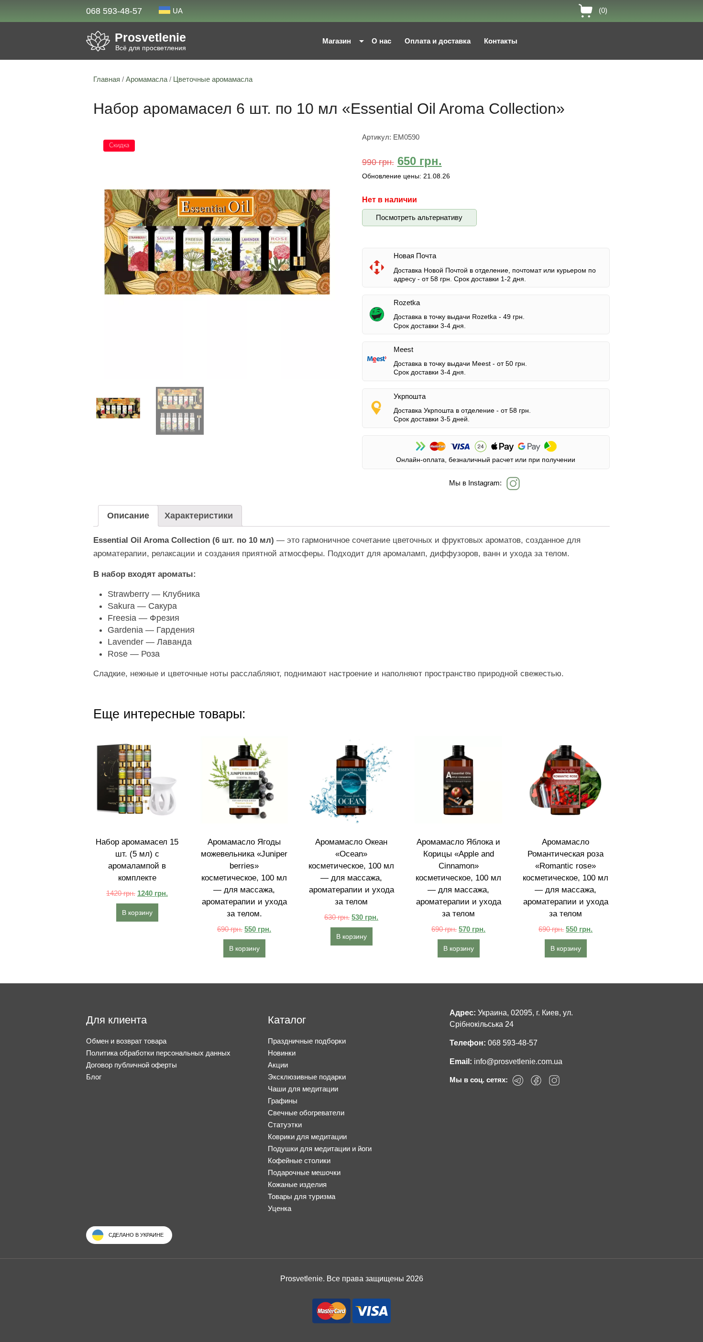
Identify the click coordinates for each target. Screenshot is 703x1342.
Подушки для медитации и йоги (320, 1148)
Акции (278, 1065)
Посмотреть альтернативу (419, 217)
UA (178, 11)
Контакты (500, 41)
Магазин (336, 41)
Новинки (282, 1053)
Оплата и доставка (438, 41)
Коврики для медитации (307, 1137)
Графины (282, 1101)
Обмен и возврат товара (126, 1041)
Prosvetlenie (150, 37)
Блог (93, 1077)
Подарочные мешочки (304, 1172)
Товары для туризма (301, 1196)
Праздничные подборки (307, 1041)
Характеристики (199, 515)
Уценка (279, 1208)
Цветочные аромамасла (213, 79)
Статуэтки (285, 1125)
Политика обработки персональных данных (158, 1053)
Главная (106, 79)
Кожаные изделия (297, 1184)
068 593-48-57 (114, 11)
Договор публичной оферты (131, 1065)
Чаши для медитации (303, 1089)
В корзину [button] (137, 912)
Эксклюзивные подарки (307, 1077)
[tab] (128, 516)
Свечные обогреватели (306, 1113)
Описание (128, 515)
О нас (381, 41)
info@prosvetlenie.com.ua (518, 1061)
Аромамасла (146, 79)
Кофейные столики (299, 1160)
